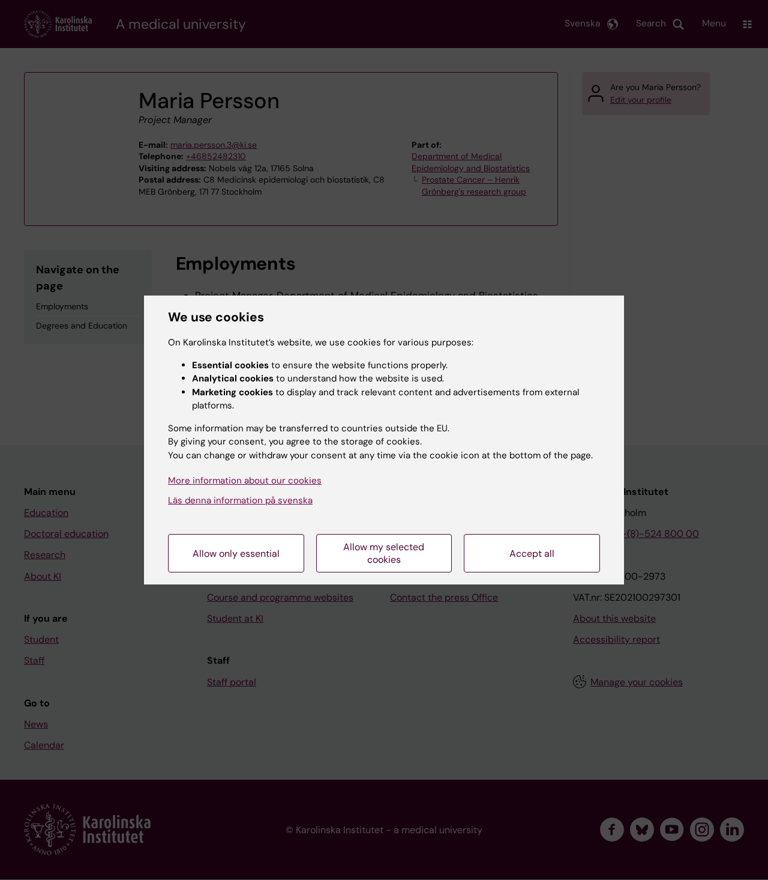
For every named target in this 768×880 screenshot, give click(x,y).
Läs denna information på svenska (240, 500)
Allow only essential (236, 553)
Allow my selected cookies (383, 553)
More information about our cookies (245, 481)
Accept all (531, 553)
